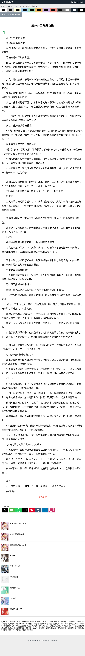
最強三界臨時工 (32, 626)
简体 (81, 2)
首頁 (2, 6)
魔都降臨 (30, 630)
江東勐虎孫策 (62, 628)
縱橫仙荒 (71, 628)
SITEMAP (39, 640)
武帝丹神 (13, 622)
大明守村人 (29, 624)
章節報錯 (42, 497)
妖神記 (49, 624)
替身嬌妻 (29, 628)
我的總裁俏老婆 (19, 628)
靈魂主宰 (11, 630)
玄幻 (9, 6)
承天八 (35, 628)
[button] (5, 510)
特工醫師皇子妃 (21, 630)
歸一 (71, 626)
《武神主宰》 (18, 6)
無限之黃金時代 (55, 626)
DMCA (43, 640)
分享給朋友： (6, 506)
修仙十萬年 (64, 624)
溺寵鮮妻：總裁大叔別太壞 (47, 628)
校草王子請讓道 (21, 626)
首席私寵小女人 (44, 626)
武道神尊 (33, 622)
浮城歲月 (65, 626)
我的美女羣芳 (20, 624)
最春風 (10, 628)
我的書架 (73, 2)
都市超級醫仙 (55, 622)
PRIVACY (48, 640)
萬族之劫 (56, 624)
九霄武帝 (11, 624)
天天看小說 (7, 2)
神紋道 (36, 624)
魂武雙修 (64, 622)
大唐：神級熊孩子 (43, 622)
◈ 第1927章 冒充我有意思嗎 (11, 14)
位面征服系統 (73, 624)
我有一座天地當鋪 (23, 622)
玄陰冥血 (43, 624)
